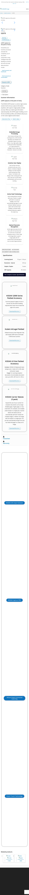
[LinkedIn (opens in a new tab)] (15, 5)
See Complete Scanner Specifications (14, 274)
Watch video (16, 119)
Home (1, 13)
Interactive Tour (6, 119)
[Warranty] (3, 441)
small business (6, 40)
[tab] (6, 250)
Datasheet (6, 439)
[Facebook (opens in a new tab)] (14, 5)
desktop (4, 38)
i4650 (21, 861)
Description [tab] (5, 94)
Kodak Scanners (7, 13)
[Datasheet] (3, 436)
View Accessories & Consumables (6, 76)
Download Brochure (14, 311)
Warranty (6, 443)
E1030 (9, 861)
